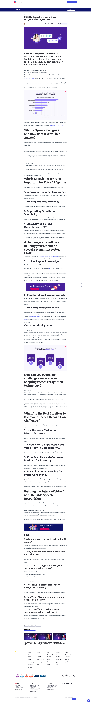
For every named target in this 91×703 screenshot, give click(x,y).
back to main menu (28, 13)
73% (28, 82)
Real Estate (48, 659)
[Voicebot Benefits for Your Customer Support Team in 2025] (31, 636)
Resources (58, 652)
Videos (57, 664)
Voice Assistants (63, 23)
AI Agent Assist (67, 656)
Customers (29, 656)
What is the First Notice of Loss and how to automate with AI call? (45, 643)
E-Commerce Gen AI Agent (51, 654)
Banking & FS (49, 656)
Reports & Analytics (68, 654)
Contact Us (29, 657)
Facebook (81, 285)
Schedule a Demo (72, 1)
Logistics (48, 661)
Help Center (30, 667)
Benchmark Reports (59, 659)
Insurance (48, 662)
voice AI (25, 625)
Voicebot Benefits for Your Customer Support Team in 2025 (30, 643)
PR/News (29, 659)
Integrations (67, 659)
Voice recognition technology (29, 78)
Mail (81, 287)
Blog (56, 654)
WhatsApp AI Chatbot (40, 657)
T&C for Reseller (30, 664)
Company (29, 652)
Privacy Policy (30, 661)
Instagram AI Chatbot (40, 662)
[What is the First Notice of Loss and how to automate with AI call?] (45, 636)
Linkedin (81, 282)
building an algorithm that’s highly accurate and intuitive (49, 256)
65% (28, 87)
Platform (66, 652)
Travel (47, 657)
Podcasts (57, 661)
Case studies (58, 656)
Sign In (64, 1)
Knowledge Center (68, 662)
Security (66, 661)
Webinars (57, 657)
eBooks (57, 662)
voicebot (38, 625)
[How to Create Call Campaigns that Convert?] (59, 636)
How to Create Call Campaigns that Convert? (59, 643)
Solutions (38, 652)
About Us (29, 654)
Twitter (81, 283)
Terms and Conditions (31, 662)
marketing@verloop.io (18, 689)
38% (49, 268)
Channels (66, 657)
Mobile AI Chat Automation (41, 659)
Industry (48, 652)
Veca (38, 664)
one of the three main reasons (34, 316)
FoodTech (48, 664)
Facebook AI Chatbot (40, 661)
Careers (29, 669)
